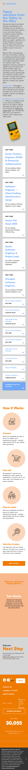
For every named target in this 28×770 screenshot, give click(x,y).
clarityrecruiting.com (13, 766)
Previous (3, 634)
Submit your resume (8, 657)
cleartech (11, 3)
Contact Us (7, 687)
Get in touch (14, 563)
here (18, 86)
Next (25, 634)
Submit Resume (8, 694)
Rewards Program (14, 711)
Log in (20, 681)
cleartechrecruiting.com (9, 768)
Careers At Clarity (10, 690)
